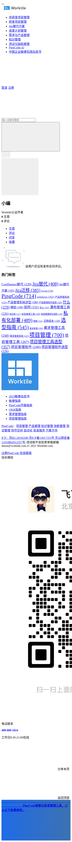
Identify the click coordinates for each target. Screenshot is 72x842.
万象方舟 (52, 430)
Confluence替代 (16, 284)
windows (45, 296)
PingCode (18, 296)
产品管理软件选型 (50, 302)
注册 (11, 87)
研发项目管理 (18, 21)
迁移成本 (51, 320)
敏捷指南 (15, 400)
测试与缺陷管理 (19, 44)
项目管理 (46, 335)
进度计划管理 (18, 30)
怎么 (44, 307)
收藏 (12, 242)
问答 (12, 237)
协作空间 (17, 430)
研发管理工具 (31, 314)
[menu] (2, 4)
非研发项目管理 (19, 17)
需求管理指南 (18, 414)
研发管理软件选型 (52, 314)
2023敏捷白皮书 (19, 396)
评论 (12, 233)
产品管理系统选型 (23, 302)
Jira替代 (45, 283)
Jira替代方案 (17, 26)
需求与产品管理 (19, 35)
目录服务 (39, 430)
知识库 (15, 314)
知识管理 (15, 39)
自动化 (28, 430)
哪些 (16, 307)
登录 (4, 87)
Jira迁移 (27, 290)
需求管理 (36, 328)
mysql (47, 291)
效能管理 (60, 426)
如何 (31, 307)
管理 (38, 321)
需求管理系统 (19, 336)
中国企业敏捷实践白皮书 (25, 51)
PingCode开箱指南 (20, 405)
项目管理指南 (18, 418)
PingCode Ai (16, 47)
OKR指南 (15, 409)
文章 (12, 228)
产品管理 (34, 426)
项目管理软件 (26, 347)
